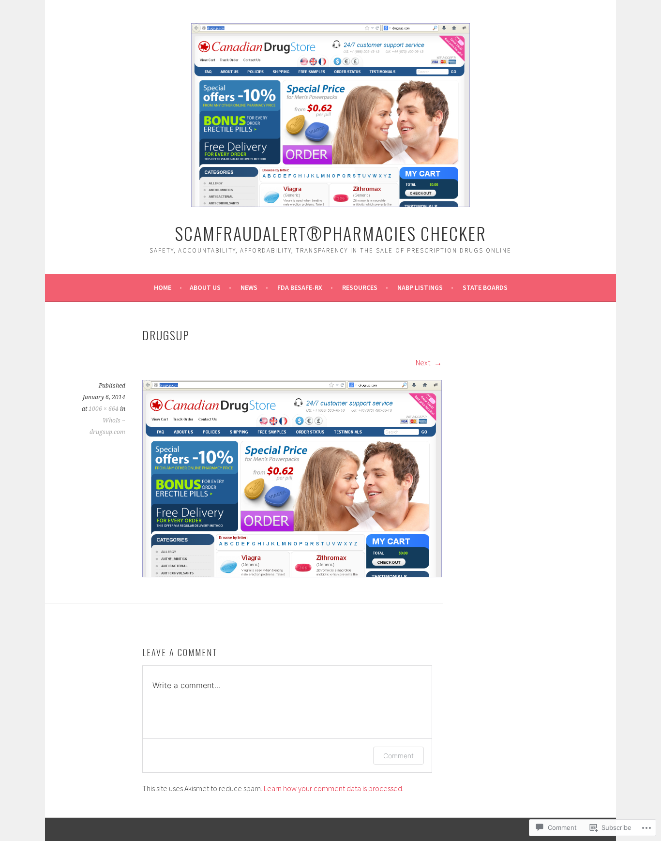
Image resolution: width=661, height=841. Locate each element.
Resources (359, 287)
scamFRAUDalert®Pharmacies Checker (330, 233)
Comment (398, 755)
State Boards (485, 287)
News (248, 287)
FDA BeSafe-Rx (299, 287)
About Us (205, 287)
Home (162, 287)
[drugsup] (292, 574)
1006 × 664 (104, 408)
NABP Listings (420, 287)
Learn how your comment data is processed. (334, 788)
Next (424, 362)
